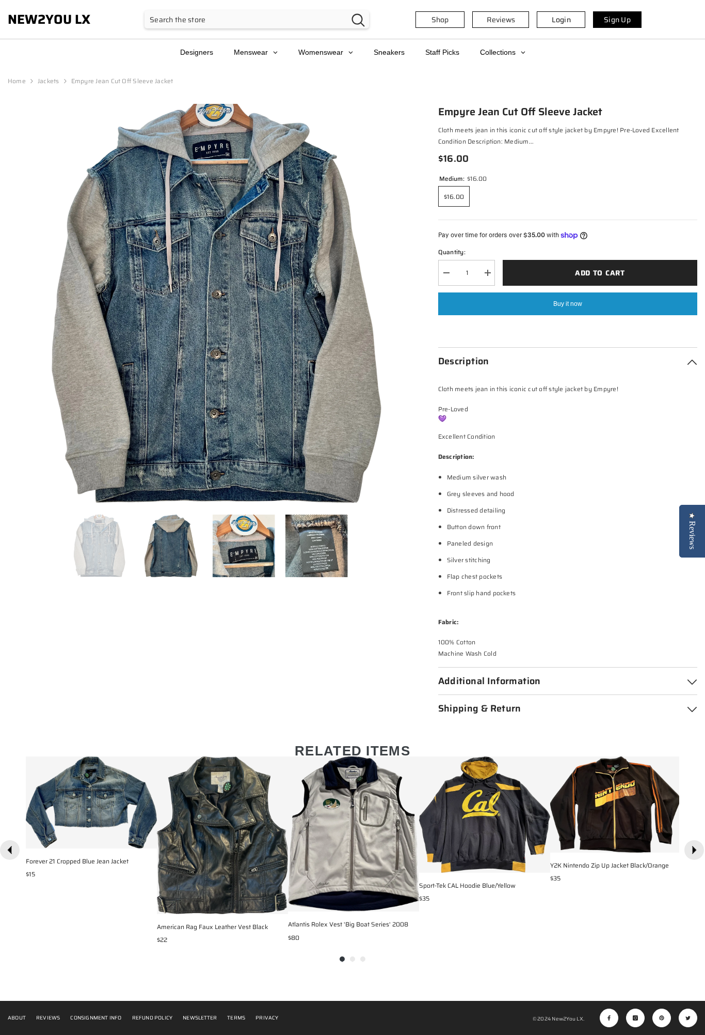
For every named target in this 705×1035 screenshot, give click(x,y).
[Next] (694, 850)
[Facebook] (609, 1018)
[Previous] (10, 850)
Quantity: (452, 252)
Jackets (48, 81)
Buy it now (567, 303)
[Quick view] (146, 838)
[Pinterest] (661, 1018)
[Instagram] (635, 1018)
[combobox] (246, 19)
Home (17, 81)
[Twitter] (688, 1018)
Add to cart (600, 273)
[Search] (257, 19)
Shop (439, 19)
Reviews (501, 19)
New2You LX (567, 1019)
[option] (207, 304)
